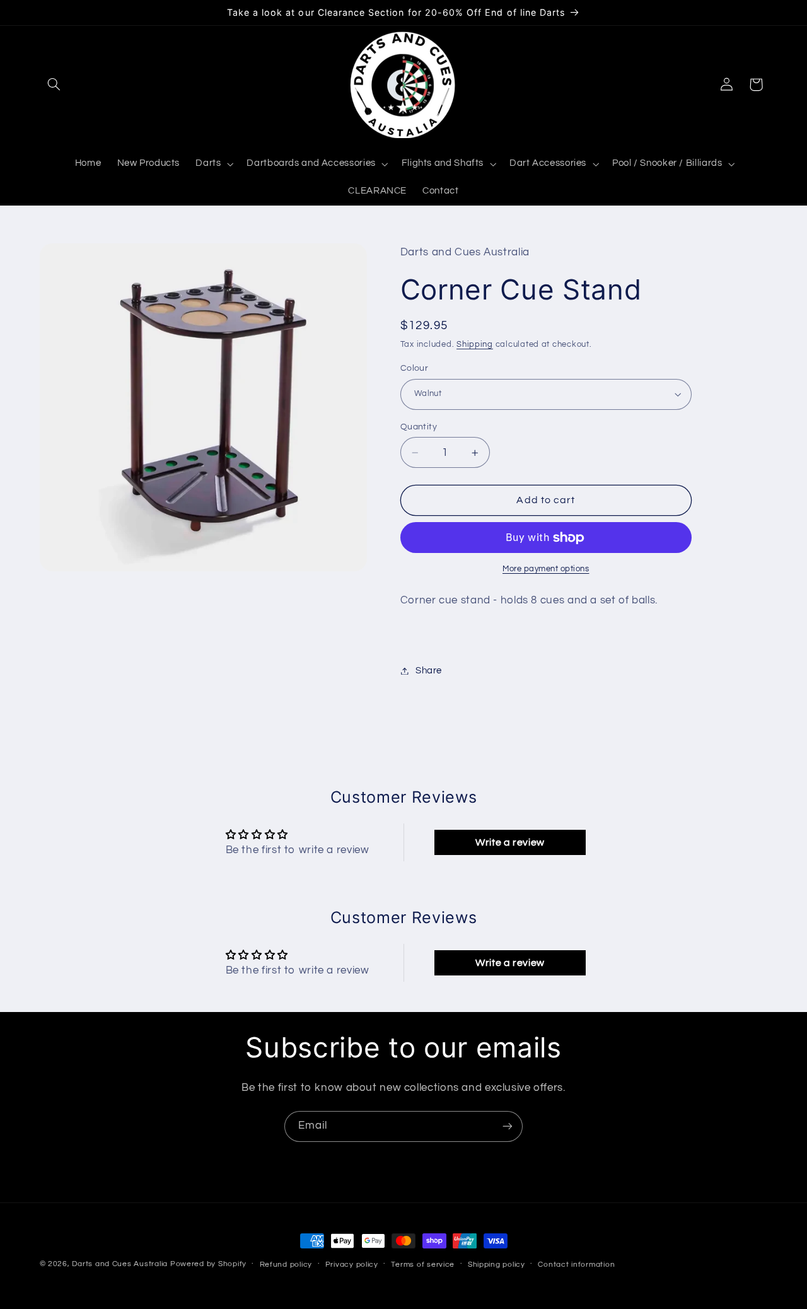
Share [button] (428, 670)
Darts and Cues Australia (120, 1263)
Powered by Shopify (208, 1263)
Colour (414, 368)
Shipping (474, 345)
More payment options (545, 569)
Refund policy (286, 1264)
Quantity (418, 426)
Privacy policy (351, 1264)
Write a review (510, 842)
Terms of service (423, 1264)
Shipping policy (496, 1264)
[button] (54, 84)
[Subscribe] (507, 1126)
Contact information (576, 1264)
